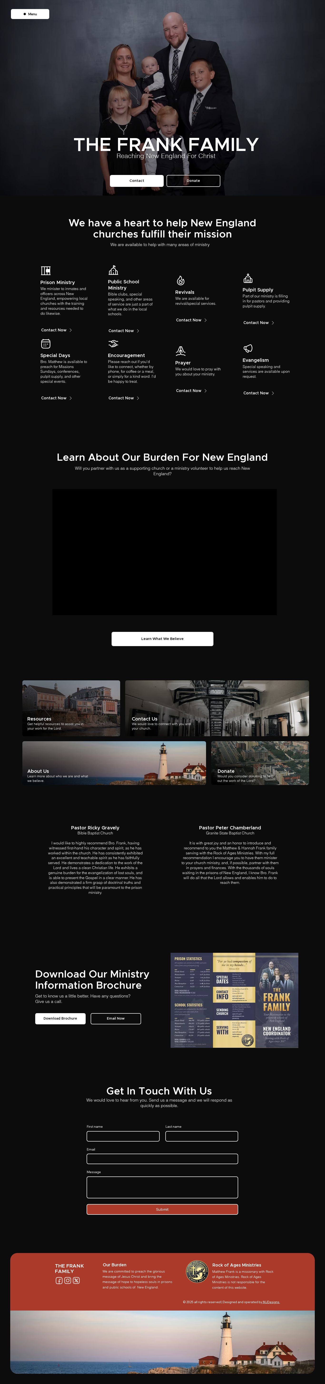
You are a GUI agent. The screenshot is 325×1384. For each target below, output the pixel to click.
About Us (38, 771)
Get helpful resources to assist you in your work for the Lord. (55, 726)
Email (91, 1149)
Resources (39, 719)
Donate (226, 771)
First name (95, 1126)
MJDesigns (271, 1302)
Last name (173, 1126)
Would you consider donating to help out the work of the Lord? (245, 778)
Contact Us (145, 719)
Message (94, 1172)
